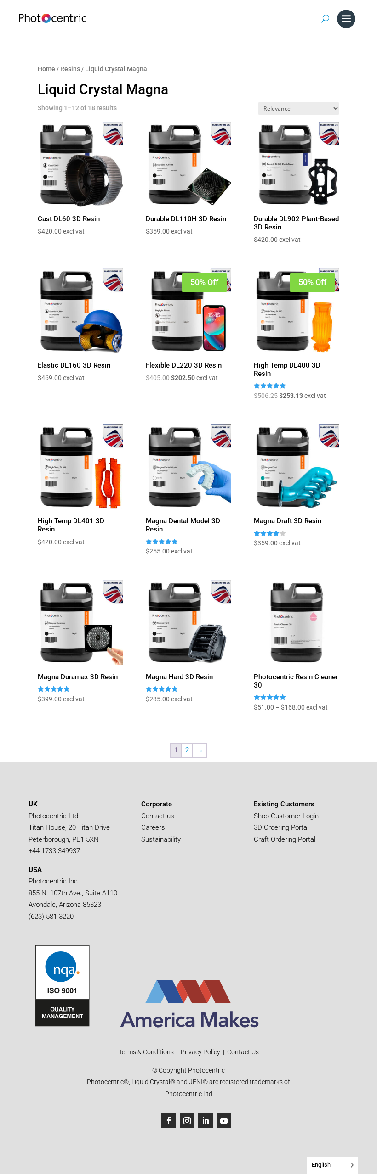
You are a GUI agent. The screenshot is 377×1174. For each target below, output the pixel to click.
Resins (70, 69)
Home (46, 69)
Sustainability (161, 839)
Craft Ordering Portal (285, 839)
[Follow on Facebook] (168, 1120)
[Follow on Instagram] (187, 1120)
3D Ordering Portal (282, 827)
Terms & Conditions (147, 1052)
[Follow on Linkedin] (205, 1120)
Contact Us (243, 1052)
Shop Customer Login (286, 816)
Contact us (157, 816)
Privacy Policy (200, 1052)
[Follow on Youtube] (224, 1120)
